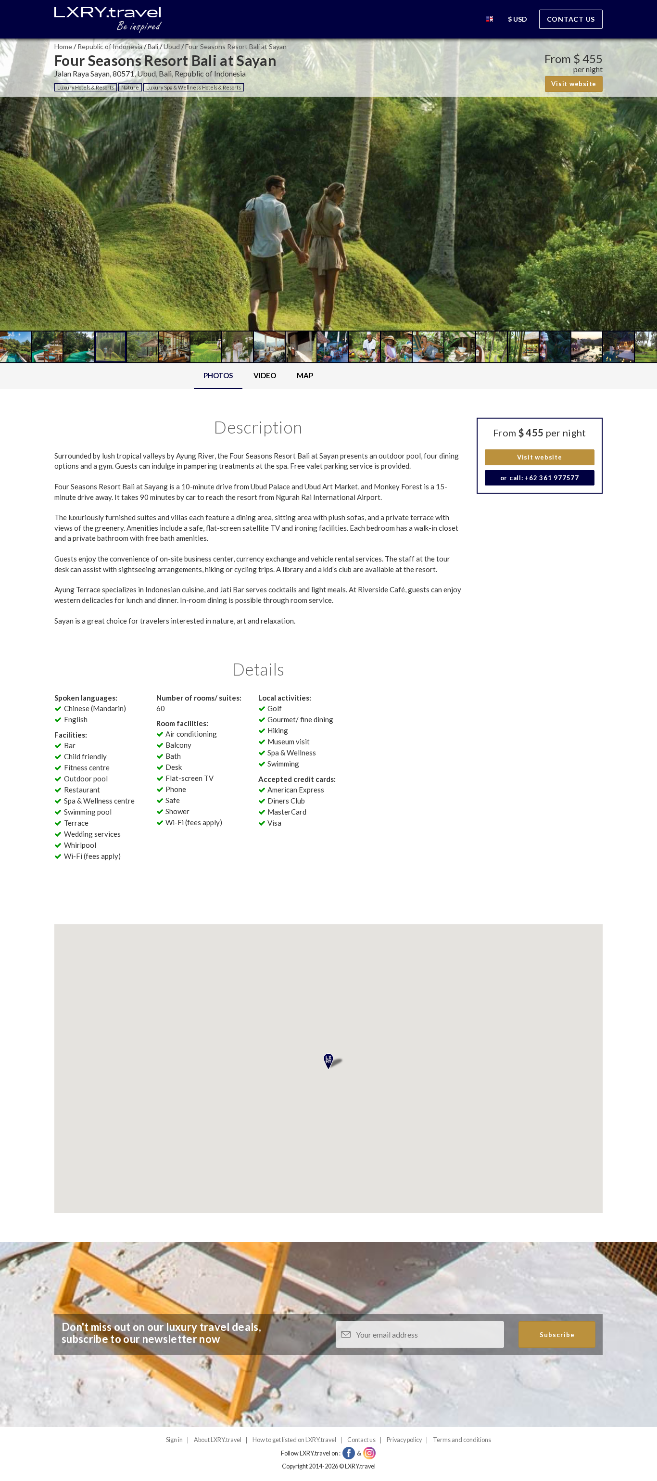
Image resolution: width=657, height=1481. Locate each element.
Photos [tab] (218, 375)
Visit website (573, 84)
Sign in (174, 1439)
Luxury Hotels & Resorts (85, 87)
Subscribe (557, 1335)
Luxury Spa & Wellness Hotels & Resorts (193, 87)
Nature (130, 87)
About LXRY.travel (217, 1439)
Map (305, 375)
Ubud (172, 46)
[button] (490, 20)
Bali (153, 46)
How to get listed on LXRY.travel (294, 1439)
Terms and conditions (462, 1439)
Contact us (571, 19)
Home (63, 46)
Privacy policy (404, 1439)
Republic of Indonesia (109, 46)
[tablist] (258, 376)
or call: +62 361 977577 (539, 478)
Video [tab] (264, 375)
